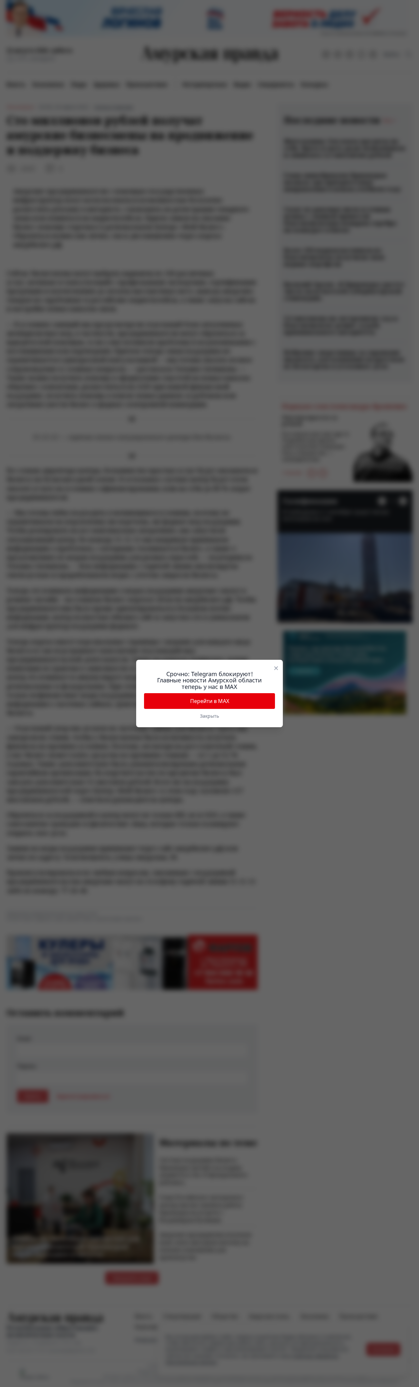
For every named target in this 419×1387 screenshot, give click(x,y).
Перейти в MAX (209, 701)
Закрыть (209, 716)
